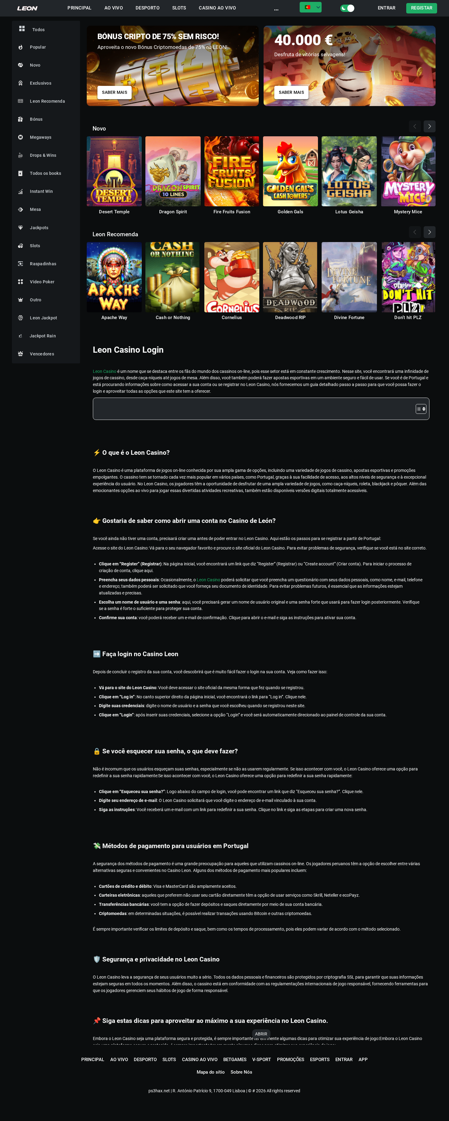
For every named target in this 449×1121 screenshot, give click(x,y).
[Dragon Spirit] (172, 171)
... (276, 8)
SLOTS (179, 8)
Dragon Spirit (173, 212)
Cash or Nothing (173, 317)
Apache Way (114, 317)
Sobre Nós (241, 1072)
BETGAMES (234, 1059)
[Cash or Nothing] (172, 277)
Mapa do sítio (211, 1072)
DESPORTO (147, 8)
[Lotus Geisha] (349, 171)
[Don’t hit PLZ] (408, 277)
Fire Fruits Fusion (232, 212)
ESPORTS (320, 1059)
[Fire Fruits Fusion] (231, 171)
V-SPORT (261, 1059)
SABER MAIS (114, 92)
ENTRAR (387, 8)
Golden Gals (290, 212)
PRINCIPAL (79, 8)
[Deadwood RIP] (290, 277)
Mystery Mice (408, 212)
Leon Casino (104, 371)
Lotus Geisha (349, 212)
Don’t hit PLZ (408, 317)
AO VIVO (113, 8)
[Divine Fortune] (349, 277)
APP (363, 1059)
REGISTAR (422, 8)
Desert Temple (114, 212)
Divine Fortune (349, 317)
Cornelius (232, 317)
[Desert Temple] (114, 171)
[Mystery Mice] (408, 171)
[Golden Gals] (290, 171)
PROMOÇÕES (290, 1059)
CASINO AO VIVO (217, 8)
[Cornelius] (231, 277)
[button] (431, 64)
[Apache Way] (114, 277)
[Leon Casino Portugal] (27, 8)
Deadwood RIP (290, 317)
